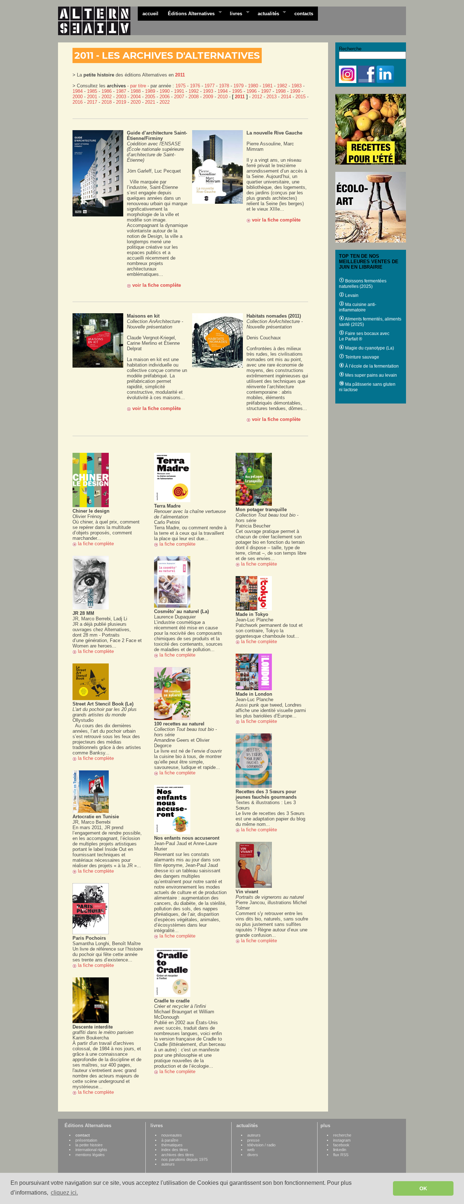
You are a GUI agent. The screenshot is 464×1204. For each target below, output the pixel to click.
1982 (282, 85)
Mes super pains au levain (370, 375)
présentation (86, 1140)
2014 (286, 96)
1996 (251, 91)
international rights (91, 1149)
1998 (281, 91)
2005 (150, 96)
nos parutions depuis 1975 (184, 1159)
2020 (135, 102)
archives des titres (177, 1155)
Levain (351, 295)
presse (253, 1140)
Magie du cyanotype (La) (369, 348)
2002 (107, 96)
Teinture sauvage (361, 357)
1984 (77, 91)
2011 (180, 75)
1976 (195, 85)
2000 (77, 96)
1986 (107, 91)
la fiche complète (95, 543)
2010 (223, 96)
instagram (342, 1140)
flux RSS (340, 1155)
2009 (208, 96)
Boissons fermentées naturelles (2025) (362, 283)
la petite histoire (89, 1145)
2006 (165, 96)
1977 (209, 85)
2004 (135, 96)
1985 (92, 91)
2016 (77, 102)
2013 (271, 96)
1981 (267, 85)
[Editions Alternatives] (98, 21)
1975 (180, 85)
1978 (224, 85)
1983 (296, 85)
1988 (135, 91)
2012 (257, 96)
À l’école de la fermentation (371, 366)
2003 (121, 96)
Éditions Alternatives (189, 13)
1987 (121, 91)
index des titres (174, 1149)
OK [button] (423, 1188)
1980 (253, 85)
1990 (165, 91)
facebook (341, 1145)
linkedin (339, 1149)
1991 (179, 91)
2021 (150, 102)
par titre (138, 85)
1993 (208, 91)
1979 (238, 85)
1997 (266, 91)
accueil (150, 13)
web (250, 1149)
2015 (300, 96)
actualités (266, 13)
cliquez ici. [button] (64, 1192)
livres (233, 13)
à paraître (169, 1140)
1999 (295, 91)
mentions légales (90, 1155)
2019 (121, 102)
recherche (342, 1135)
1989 (150, 91)
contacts (303, 13)
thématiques (172, 1145)
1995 (237, 91)
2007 (179, 96)
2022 (165, 102)
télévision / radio (261, 1145)
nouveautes (171, 1135)
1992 (193, 91)
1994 (223, 91)
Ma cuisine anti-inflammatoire (357, 307)
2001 (92, 96)
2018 (107, 102)
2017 (92, 102)
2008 (193, 96)
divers (252, 1155)
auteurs (168, 1164)
